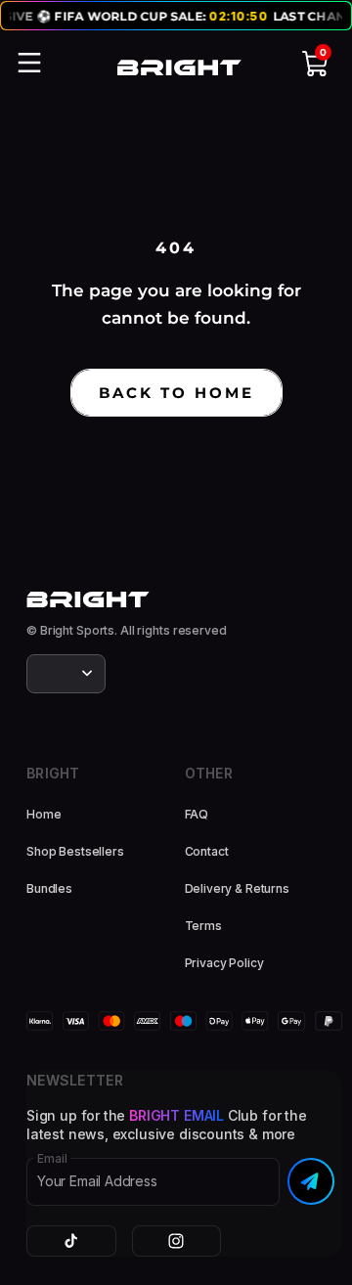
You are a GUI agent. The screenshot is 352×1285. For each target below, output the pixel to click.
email (51, 1159)
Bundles (49, 888)
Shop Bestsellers (75, 851)
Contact (207, 851)
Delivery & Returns (237, 888)
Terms (203, 925)
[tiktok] (71, 1241)
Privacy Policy (224, 962)
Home (43, 814)
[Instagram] (177, 1241)
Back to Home (176, 392)
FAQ (197, 814)
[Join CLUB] (310, 1181)
